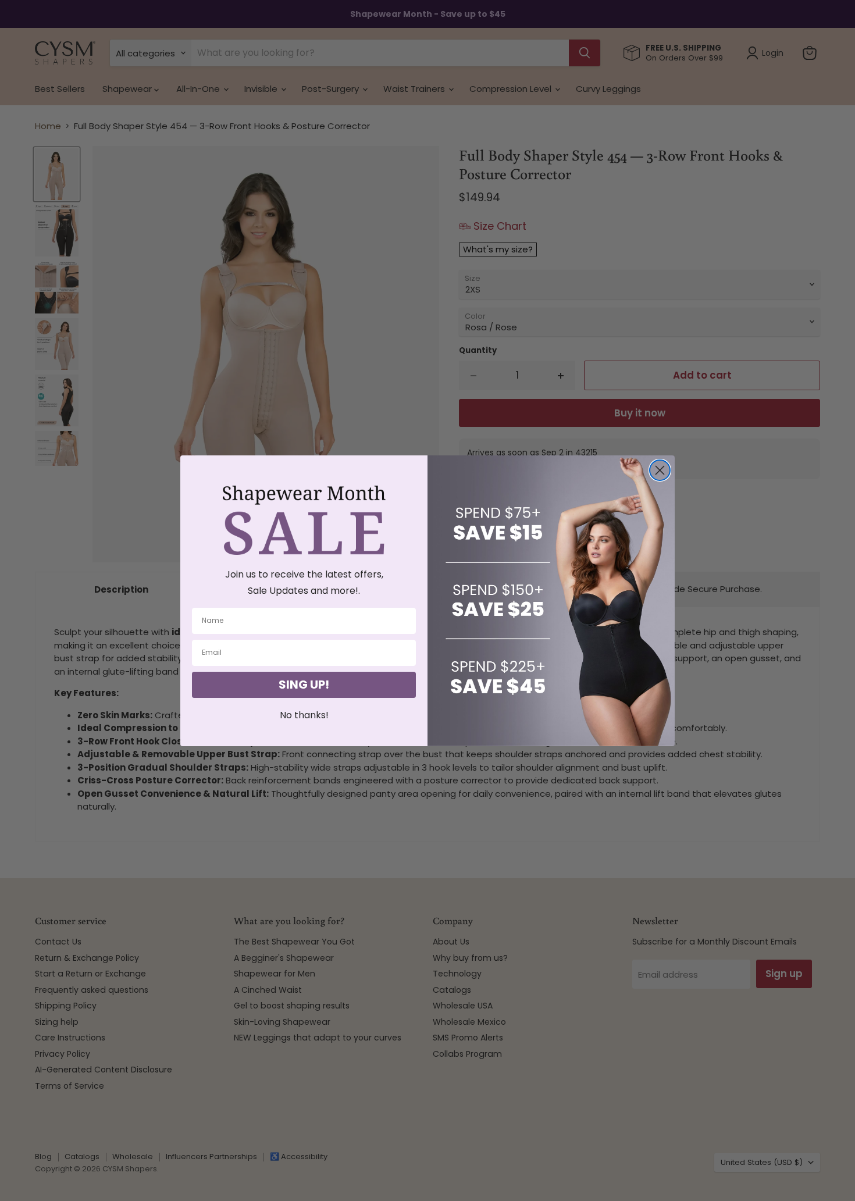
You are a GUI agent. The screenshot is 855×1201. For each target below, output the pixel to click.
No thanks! (304, 715)
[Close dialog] (660, 470)
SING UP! (304, 684)
